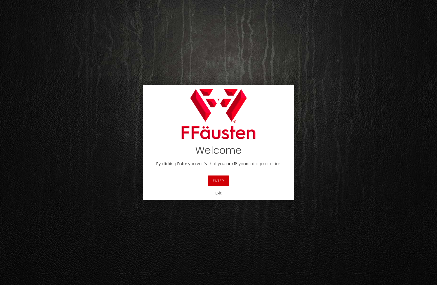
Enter (218, 180)
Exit (218, 193)
